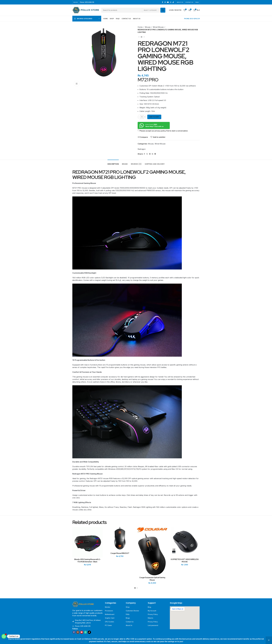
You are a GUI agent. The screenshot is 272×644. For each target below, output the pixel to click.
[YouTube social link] (167, 2)
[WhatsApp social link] (170, 2)
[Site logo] (85, 10)
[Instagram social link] (165, 2)
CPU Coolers (109, 622)
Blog (149, 607)
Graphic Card (109, 618)
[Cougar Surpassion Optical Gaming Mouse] (152, 551)
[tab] (113, 163)
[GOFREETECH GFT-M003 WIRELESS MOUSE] (185, 542)
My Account (152, 611)
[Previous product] (139, 37)
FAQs (127, 614)
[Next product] (144, 37)
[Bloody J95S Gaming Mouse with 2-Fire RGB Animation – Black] (87, 542)
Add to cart (154, 117)
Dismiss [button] (269, 640)
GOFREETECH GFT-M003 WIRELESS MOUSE (185, 560)
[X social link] (147, 153)
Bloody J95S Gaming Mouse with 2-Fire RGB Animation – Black (87, 560)
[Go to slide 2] (137, 588)
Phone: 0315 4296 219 (82, 626)
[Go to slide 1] (135, 588)
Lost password (153, 625)
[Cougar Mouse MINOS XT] (120, 539)
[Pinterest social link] (149, 153)
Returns (150, 618)
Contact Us (129, 622)
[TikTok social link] (173, 2)
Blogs (128, 618)
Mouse (147, 27)
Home (140, 27)
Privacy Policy (153, 614)
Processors (109, 611)
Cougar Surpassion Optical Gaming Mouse (152, 578)
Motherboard (109, 614)
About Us (129, 625)
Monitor (107, 607)
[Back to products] (141, 37)
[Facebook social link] (162, 2)
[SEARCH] (162, 10)
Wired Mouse (158, 27)
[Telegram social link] (155, 153)
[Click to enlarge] (76, 83)
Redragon (142, 149)
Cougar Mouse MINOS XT (119, 553)
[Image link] (83, 604)
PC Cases (108, 625)
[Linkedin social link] (152, 153)
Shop (128, 607)
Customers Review (132, 611)
